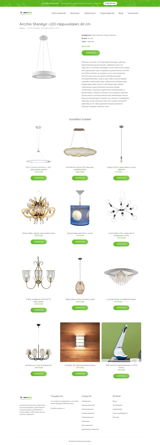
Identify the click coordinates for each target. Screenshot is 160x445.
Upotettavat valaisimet (90, 429)
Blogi (121, 13)
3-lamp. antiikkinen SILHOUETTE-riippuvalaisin (38, 300)
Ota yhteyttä (117, 405)
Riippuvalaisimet (110, 35)
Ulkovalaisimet (87, 425)
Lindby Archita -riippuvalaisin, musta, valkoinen (121, 168)
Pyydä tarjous (110, 3)
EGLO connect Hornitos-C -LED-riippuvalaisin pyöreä (38, 168)
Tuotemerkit (132, 13)
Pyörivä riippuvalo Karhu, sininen (80, 233)
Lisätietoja (90, 53)
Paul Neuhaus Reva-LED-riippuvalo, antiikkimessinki (80, 168)
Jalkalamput (90, 13)
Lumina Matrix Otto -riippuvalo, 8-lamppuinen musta (121, 234)
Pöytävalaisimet (107, 13)
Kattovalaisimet (59, 13)
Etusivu (22, 28)
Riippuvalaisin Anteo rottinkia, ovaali (80, 299)
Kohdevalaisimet (88, 413)
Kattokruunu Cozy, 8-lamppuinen (38, 365)
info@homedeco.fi (58, 408)
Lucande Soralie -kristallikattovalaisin (121, 299)
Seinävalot (75, 13)
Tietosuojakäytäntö (120, 413)
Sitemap (116, 417)
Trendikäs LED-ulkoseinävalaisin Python (80, 365)
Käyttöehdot (117, 409)
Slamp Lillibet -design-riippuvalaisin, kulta (38, 233)
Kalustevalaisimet (88, 405)
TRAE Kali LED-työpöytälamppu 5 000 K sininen (121, 366)
